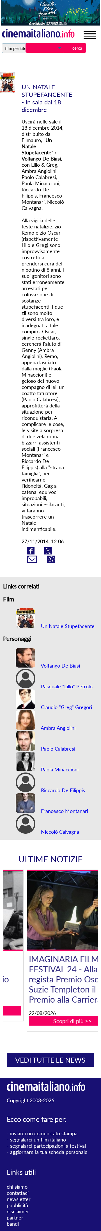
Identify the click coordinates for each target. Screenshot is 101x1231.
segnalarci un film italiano (38, 1139)
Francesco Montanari (64, 811)
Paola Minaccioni (59, 769)
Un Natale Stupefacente (67, 626)
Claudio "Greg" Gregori (66, 707)
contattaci (18, 1193)
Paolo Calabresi (57, 749)
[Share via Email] (33, 560)
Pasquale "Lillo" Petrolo (66, 686)
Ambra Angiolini (57, 728)
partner (15, 1217)
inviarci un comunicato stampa (43, 1133)
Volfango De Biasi (60, 666)
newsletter (19, 1199)
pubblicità (17, 1205)
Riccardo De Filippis (62, 790)
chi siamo (17, 1187)
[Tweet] (48, 552)
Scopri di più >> (54, 1020)
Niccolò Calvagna (59, 832)
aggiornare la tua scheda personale (49, 1152)
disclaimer (18, 1211)
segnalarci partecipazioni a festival (48, 1146)
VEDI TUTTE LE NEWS (50, 1060)
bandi (13, 1224)
